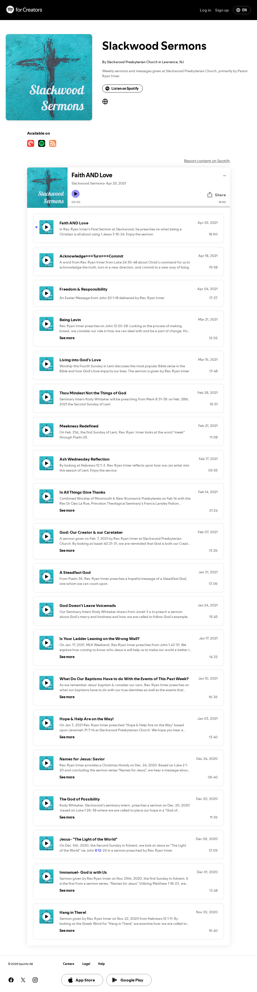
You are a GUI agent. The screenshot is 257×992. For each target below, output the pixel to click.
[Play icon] (76, 194)
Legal (86, 964)
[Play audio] (224, 174)
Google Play (131, 980)
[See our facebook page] (11, 980)
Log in (205, 10)
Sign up (222, 10)
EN (244, 10)
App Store (85, 980)
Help (101, 964)
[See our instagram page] (35, 980)
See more (67, 337)
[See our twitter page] (23, 980)
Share (220, 195)
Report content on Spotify (207, 160)
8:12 (98, 850)
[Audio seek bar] (149, 207)
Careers (68, 964)
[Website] (105, 102)
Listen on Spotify (125, 88)
